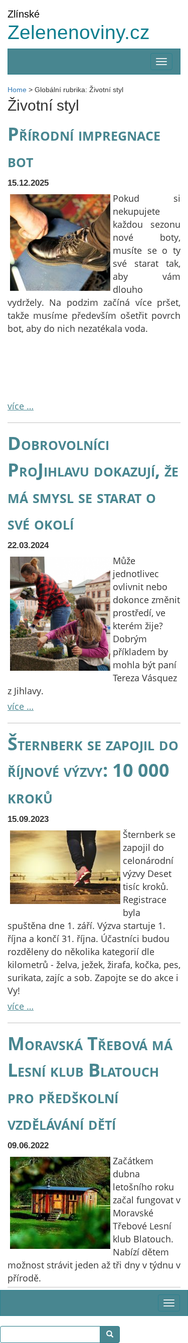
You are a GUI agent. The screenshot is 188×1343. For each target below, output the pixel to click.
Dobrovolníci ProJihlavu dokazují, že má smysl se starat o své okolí (93, 482)
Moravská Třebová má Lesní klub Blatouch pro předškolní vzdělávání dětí (90, 1083)
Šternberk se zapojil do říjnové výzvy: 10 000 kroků (93, 770)
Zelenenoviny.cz (79, 32)
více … (21, 406)
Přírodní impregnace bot (84, 147)
